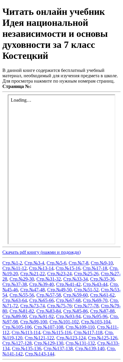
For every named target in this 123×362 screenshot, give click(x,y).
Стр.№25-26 (86, 273)
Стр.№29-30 (22, 278)
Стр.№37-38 (14, 284)
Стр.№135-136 (26, 348)
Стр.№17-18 (95, 268)
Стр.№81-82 (22, 311)
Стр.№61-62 (102, 295)
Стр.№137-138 (58, 348)
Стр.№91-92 (41, 316)
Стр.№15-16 (68, 268)
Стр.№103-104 (95, 321)
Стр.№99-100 (33, 321)
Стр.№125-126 (102, 337)
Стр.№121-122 (39, 337)
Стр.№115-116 (57, 332)
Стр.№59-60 (75, 295)
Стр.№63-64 (14, 300)
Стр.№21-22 (32, 273)
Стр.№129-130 (48, 343)
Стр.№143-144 (39, 353)
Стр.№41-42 (68, 284)
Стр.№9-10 (102, 262)
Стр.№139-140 (89, 348)
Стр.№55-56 (22, 295)
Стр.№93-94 (68, 316)
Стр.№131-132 (80, 343)
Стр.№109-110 (80, 327)
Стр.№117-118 (88, 332)
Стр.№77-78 (86, 305)
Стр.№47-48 (32, 289)
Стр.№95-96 (95, 316)
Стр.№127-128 (17, 343)
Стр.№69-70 (95, 300)
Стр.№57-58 (48, 295)
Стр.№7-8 (78, 262)
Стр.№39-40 (41, 284)
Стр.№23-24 (59, 273)
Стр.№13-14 (41, 268)
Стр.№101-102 (64, 321)
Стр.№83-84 (48, 311)
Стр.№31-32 (48, 278)
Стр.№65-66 (41, 300)
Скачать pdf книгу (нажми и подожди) (41, 252)
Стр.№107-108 (48, 327)
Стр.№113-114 (26, 332)
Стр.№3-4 (34, 262)
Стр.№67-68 (68, 300)
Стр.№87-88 (102, 311)
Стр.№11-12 (14, 268)
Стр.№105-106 (17, 327)
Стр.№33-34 (75, 278)
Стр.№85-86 (75, 311)
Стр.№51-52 (86, 289)
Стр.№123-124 (71, 337)
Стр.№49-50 (59, 289)
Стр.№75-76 (59, 305)
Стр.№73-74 (32, 305)
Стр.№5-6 (56, 262)
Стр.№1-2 (12, 262)
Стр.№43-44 (95, 284)
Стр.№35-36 (102, 278)
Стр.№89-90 (14, 316)
